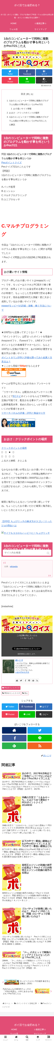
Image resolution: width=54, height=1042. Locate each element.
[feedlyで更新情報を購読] (33, 680)
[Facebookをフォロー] (25, 680)
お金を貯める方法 (22, 672)
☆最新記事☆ (40, 1029)
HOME (14, 1029)
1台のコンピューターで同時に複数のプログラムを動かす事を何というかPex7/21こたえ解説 (29, 121)
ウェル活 (14, 1034)
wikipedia (14, 566)
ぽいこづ (19, 660)
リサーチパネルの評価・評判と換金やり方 (23, 413)
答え (26, 693)
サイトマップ (40, 1034)
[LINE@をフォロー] (29, 680)
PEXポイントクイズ (12, 693)
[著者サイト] (17, 680)
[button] (48, 553)
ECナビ (17, 396)
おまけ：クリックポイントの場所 (24, 113)
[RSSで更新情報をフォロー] (37, 680)
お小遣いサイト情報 (22, 108)
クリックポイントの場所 (14, 448)
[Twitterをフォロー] (21, 680)
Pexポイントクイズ (11, 162)
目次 (23, 94)
